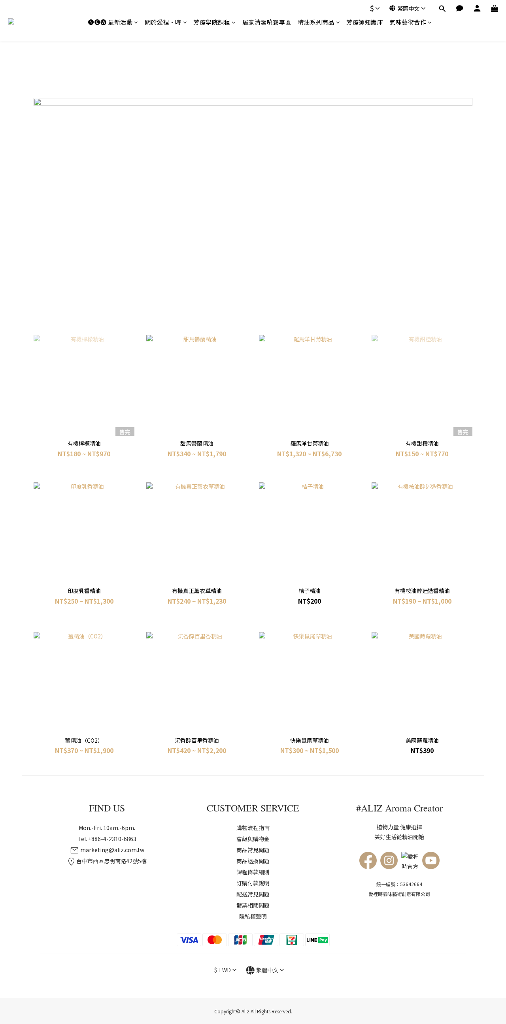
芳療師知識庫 (364, 22)
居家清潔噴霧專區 (266, 22)
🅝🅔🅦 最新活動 (110, 22)
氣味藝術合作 (407, 22)
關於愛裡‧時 (163, 22)
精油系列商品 (316, 22)
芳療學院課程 (211, 22)
